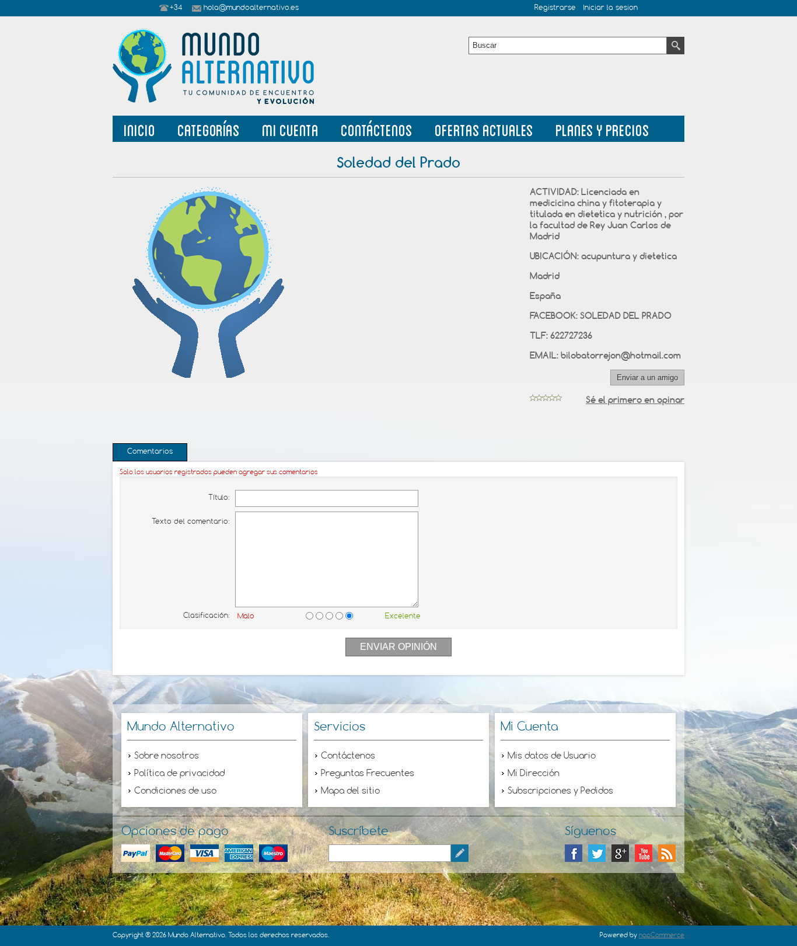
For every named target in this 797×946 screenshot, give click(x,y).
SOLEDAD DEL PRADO (626, 315)
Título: (218, 498)
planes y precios (602, 129)
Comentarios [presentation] (150, 451)
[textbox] (568, 45)
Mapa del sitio (350, 791)
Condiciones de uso (175, 791)
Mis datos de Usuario (552, 756)
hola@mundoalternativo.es (251, 8)
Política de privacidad (179, 773)
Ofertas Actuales (484, 129)
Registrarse (555, 8)
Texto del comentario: (190, 522)
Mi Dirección (534, 773)
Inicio (139, 129)
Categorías (208, 129)
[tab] (150, 452)
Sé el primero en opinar (635, 399)
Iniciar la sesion (610, 8)
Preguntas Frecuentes (367, 773)
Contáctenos (377, 129)
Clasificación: (206, 616)
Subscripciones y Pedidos (560, 791)
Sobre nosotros (166, 756)
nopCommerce (661, 935)
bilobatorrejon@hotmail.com (621, 355)
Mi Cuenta (290, 129)
